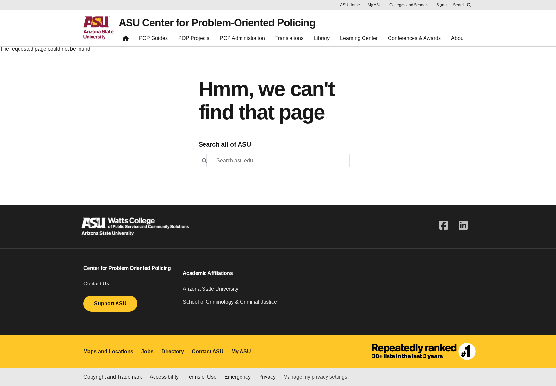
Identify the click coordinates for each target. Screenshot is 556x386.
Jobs (147, 351)
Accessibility (164, 377)
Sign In (442, 5)
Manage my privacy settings (315, 377)
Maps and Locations (108, 351)
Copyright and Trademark (112, 377)
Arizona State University (210, 289)
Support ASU (110, 303)
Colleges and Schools (408, 5)
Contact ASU (208, 351)
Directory (172, 351)
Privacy (267, 377)
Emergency (237, 377)
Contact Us (96, 283)
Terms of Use (201, 377)
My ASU (375, 5)
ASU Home (350, 5)
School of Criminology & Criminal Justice (230, 302)
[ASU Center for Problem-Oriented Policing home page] (125, 39)
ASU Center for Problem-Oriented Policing (217, 23)
